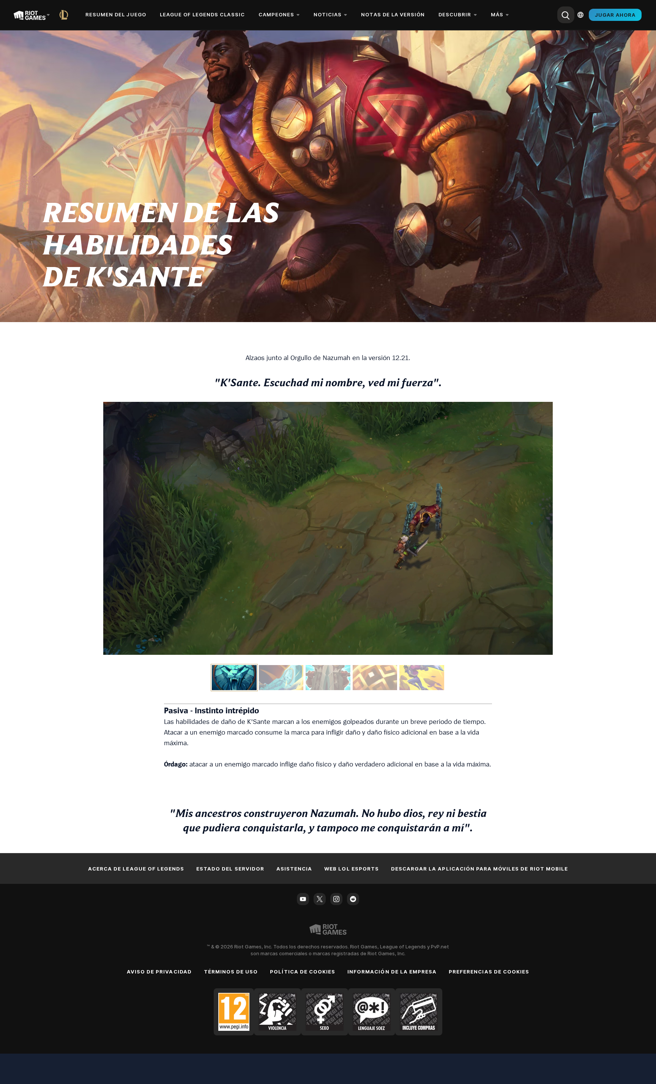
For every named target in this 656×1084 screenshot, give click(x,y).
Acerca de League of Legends (136, 869)
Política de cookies (302, 972)
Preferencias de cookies (489, 972)
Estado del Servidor (230, 869)
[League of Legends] (65, 15)
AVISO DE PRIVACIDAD (159, 972)
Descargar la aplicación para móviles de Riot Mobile (479, 869)
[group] (328, 677)
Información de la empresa (392, 972)
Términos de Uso (231, 972)
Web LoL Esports (351, 869)
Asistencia (294, 869)
